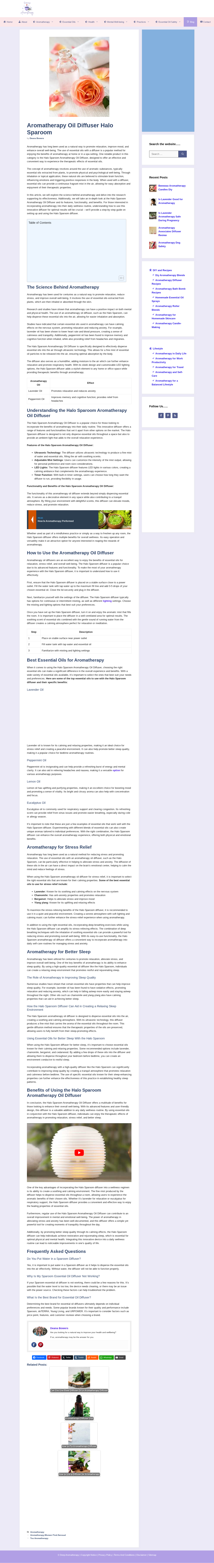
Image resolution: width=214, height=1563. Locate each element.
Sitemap (152, 1555)
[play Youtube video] (79, 1152)
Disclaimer (141, 1555)
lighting (107, 601)
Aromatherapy (37, 1532)
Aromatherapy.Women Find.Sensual (48, 1535)
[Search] (182, 154)
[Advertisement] (141, 8)
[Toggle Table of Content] (120, 277)
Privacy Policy (105, 1555)
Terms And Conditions (124, 1555)
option (116, 770)
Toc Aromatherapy (39, 1538)
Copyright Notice (89, 1555)
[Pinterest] (40, 1344)
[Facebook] (34, 1344)
